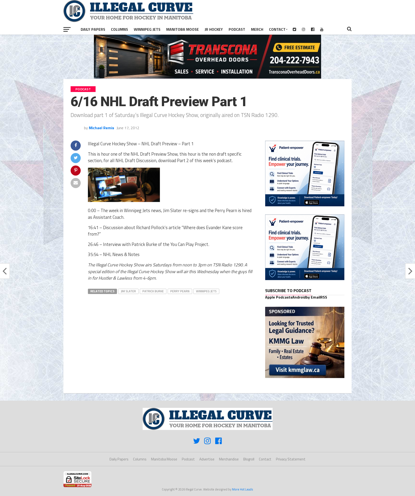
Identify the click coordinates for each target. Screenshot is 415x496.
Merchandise (229, 459)
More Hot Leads (242, 489)
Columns (119, 29)
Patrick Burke (153, 291)
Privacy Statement (290, 459)
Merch (257, 29)
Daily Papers (93, 29)
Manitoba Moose (182, 29)
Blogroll (248, 459)
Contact (277, 29)
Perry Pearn (179, 291)
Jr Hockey (214, 29)
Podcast (237, 29)
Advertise (206, 459)
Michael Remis (101, 128)
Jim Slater (128, 291)
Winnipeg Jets (147, 29)
